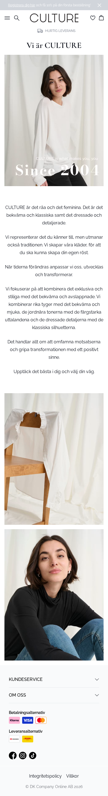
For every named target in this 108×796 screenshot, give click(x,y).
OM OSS (17, 695)
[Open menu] (6, 18)
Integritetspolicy (45, 776)
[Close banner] (99, 5)
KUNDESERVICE (26, 679)
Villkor (72, 776)
